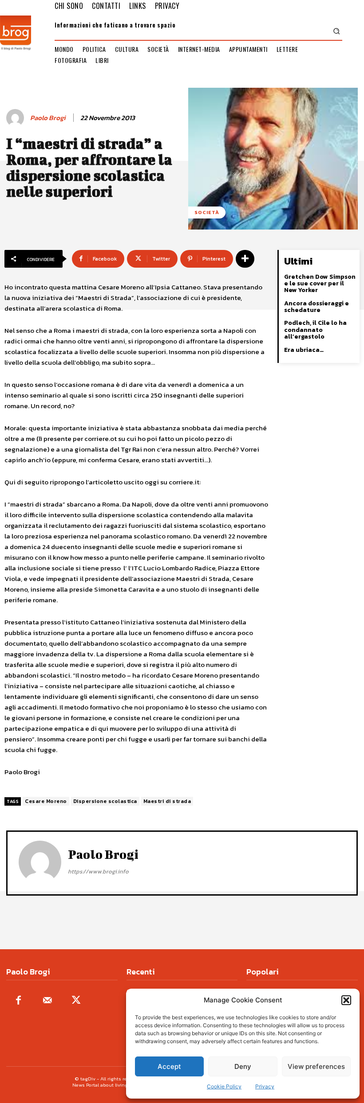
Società (206, 212)
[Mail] (47, 1001)
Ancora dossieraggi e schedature (316, 307)
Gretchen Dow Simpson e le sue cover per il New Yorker (320, 283)
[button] (346, 1000)
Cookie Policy (224, 1086)
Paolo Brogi (47, 118)
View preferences (316, 1066)
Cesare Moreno (46, 801)
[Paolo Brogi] (16, 118)
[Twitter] (76, 1001)
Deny (242, 1066)
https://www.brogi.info (98, 871)
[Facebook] (18, 1001)
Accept (169, 1066)
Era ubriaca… (304, 350)
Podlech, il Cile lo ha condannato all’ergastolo (315, 329)
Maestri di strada (167, 801)
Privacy (264, 1086)
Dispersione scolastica (105, 801)
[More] (245, 259)
